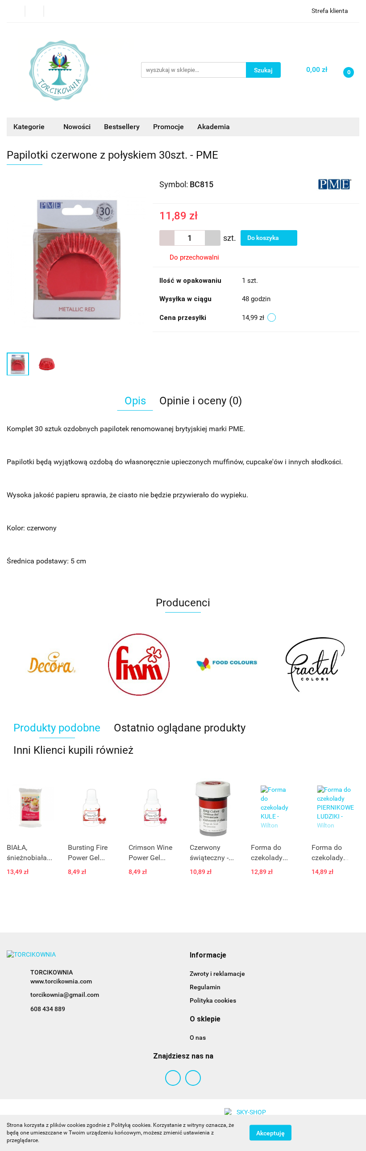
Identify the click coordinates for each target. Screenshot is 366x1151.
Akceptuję (270, 1133)
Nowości (77, 126)
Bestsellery (122, 126)
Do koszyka (263, 237)
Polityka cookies (213, 1000)
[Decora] (51, 664)
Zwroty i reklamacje (217, 973)
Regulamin (205, 987)
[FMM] (139, 664)
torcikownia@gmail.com (64, 994)
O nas (198, 1037)
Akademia (213, 126)
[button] (208, 955)
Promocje (168, 126)
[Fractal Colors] (315, 664)
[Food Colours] (227, 664)
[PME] (334, 183)
